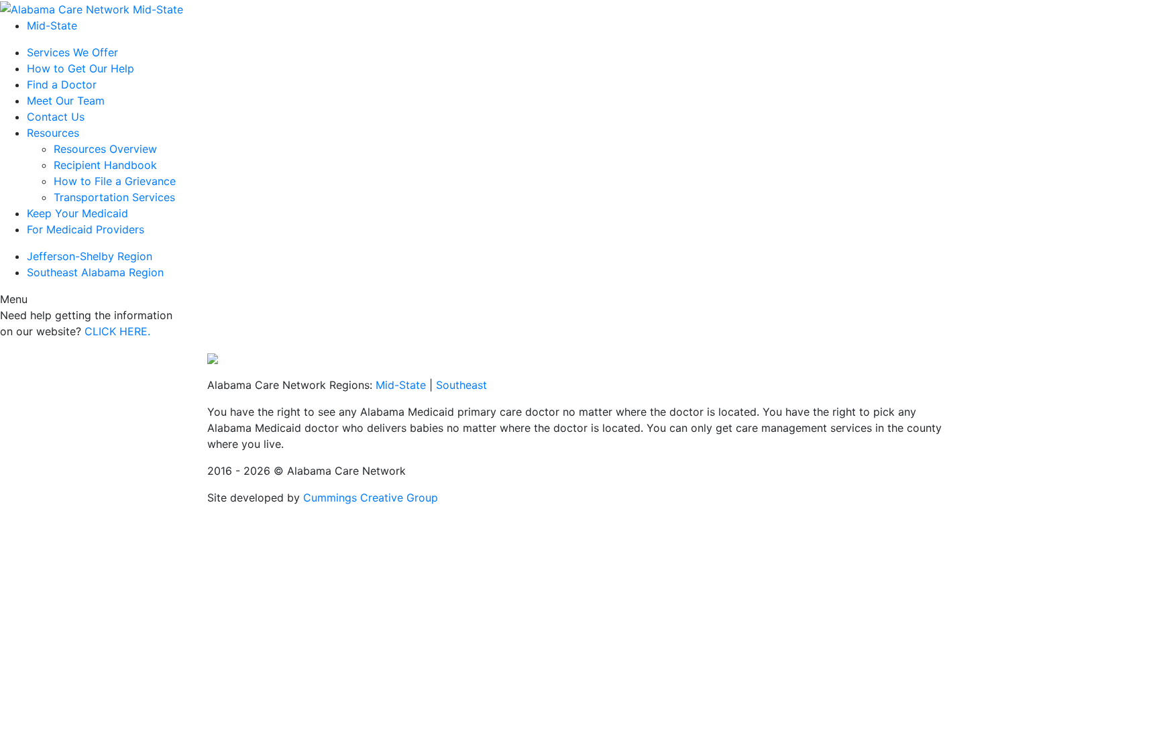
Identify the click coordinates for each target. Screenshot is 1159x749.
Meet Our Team (66, 100)
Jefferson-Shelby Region (89, 256)
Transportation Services (114, 197)
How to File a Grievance (115, 181)
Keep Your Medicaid (77, 213)
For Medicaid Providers (85, 229)
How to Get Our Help (80, 68)
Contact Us (56, 116)
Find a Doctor (62, 84)
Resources (53, 132)
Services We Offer (72, 52)
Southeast (461, 385)
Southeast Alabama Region (95, 272)
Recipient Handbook (105, 165)
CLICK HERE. (117, 331)
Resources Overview (105, 149)
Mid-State (52, 25)
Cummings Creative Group (370, 497)
